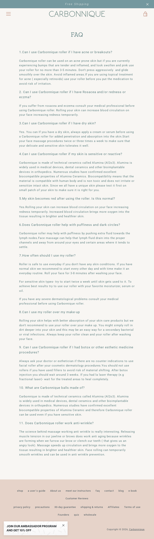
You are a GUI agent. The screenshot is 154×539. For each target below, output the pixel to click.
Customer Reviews (77, 498)
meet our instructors (78, 490)
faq (98, 490)
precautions (42, 507)
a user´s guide (36, 490)
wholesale (90, 514)
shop (20, 490)
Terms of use (132, 507)
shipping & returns (92, 507)
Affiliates (113, 507)
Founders (63, 514)
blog (121, 490)
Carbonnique (136, 529)
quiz (76, 514)
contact (109, 490)
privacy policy (22, 507)
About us (55, 490)
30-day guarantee (65, 507)
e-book (132, 490)
